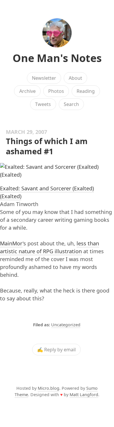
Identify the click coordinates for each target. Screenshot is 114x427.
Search (71, 104)
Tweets (43, 104)
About (75, 78)
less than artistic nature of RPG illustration (49, 247)
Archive (27, 91)
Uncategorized (65, 324)
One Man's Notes (57, 58)
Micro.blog (48, 388)
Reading (86, 91)
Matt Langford (84, 394)
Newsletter (44, 78)
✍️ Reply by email (56, 349)
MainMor (11, 243)
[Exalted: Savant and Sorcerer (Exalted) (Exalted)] (57, 171)
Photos (56, 91)
